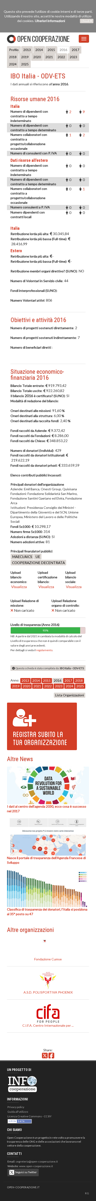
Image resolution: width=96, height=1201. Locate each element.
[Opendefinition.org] (19, 1121)
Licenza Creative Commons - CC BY (29, 1116)
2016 (63, 50)
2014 (39, 50)
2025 (25, 64)
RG (87, 1193)
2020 (37, 57)
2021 (49, 57)
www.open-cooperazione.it (36, 1166)
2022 (61, 57)
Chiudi (85, 21)
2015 (51, 50)
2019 (25, 57)
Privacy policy (15, 1107)
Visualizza (18, 587)
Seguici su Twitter (25, 1172)
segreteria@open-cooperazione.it (37, 1161)
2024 (13, 64)
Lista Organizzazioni (69, 695)
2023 (73, 57)
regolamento (44, 650)
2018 (13, 57)
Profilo (14, 50)
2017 (75, 50)
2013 (27, 50)
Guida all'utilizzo (17, 1111)
